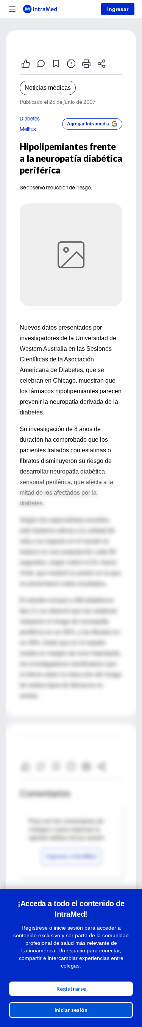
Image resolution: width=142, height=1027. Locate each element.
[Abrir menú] (12, 9)
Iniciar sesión (71, 1010)
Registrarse (71, 988)
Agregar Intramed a (88, 124)
